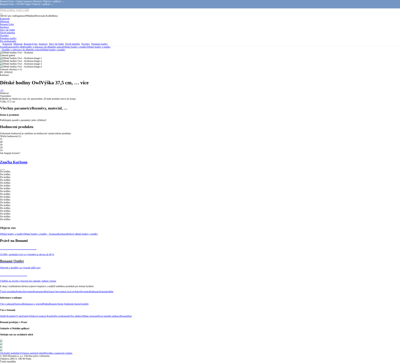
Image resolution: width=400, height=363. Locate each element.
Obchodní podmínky (10, 353)
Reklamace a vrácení (32, 304)
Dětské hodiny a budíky (99, 47)
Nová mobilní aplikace (109, 316)
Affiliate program (89, 316)
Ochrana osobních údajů (32, 353)
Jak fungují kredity (79, 304)
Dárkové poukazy (38, 316)
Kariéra (50, 316)
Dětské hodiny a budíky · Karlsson (41, 234)
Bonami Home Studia (59, 304)
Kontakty (11, 316)
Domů (3, 47)
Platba (46, 304)
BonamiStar (126, 316)
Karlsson (62, 234)
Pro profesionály (62, 316)
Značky (25, 316)
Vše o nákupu (7, 304)
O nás (19, 316)
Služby (3, 316)
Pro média (76, 316)
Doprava (18, 304)
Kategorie (11, 47)
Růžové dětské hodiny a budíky (82, 234)
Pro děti (20, 47)
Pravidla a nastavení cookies (58, 353)
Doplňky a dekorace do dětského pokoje (43, 47)
